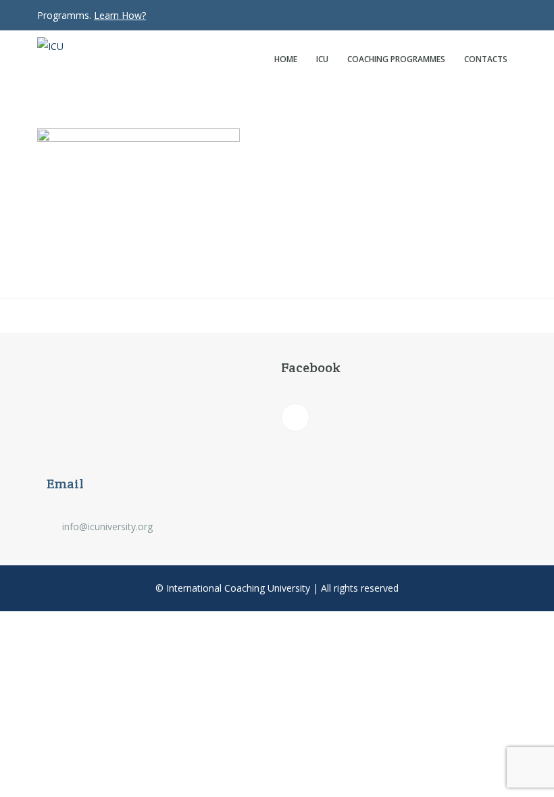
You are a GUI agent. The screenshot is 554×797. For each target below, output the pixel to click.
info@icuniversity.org (107, 526)
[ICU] (78, 46)
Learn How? (120, 15)
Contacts (485, 59)
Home (285, 59)
